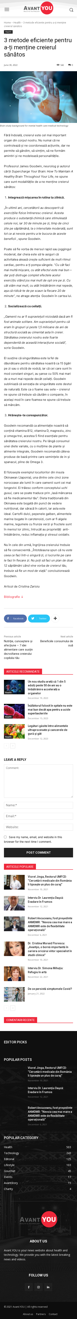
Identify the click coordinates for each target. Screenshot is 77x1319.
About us (28, 1314)
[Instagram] (38, 1287)
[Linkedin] (48, 1287)
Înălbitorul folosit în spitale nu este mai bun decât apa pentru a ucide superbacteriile (50, 709)
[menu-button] (6, 10)
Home (7, 22)
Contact (53, 1314)
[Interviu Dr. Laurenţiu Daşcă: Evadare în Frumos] (14, 903)
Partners (41, 1314)
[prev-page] (6, 745)
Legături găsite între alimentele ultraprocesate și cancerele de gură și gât (48, 729)
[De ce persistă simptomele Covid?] (14, 994)
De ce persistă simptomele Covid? (50, 988)
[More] (55, 619)
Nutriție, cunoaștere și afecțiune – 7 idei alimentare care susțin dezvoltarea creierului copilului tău (18, 649)
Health (17, 22)
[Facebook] (29, 1287)
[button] (71, 9)
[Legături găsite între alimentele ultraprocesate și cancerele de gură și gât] (14, 731)
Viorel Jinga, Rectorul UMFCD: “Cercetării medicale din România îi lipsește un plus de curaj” (50, 880)
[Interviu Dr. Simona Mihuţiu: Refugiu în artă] (14, 973)
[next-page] (12, 745)
